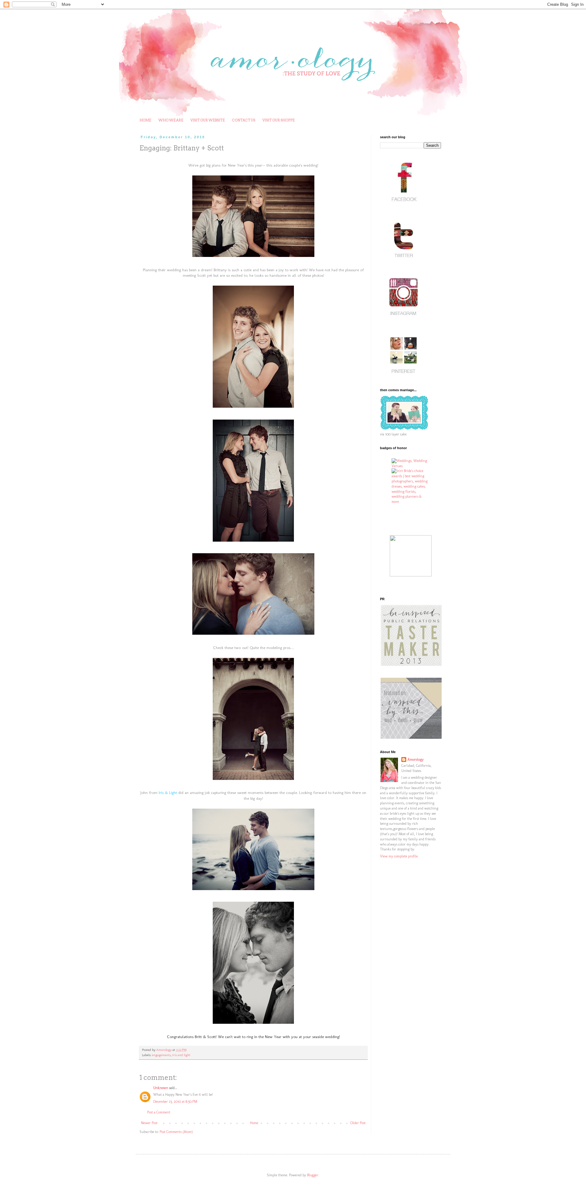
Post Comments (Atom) (176, 1132)
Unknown (160, 1088)
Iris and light (181, 1055)
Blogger (312, 1175)
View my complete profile (399, 856)
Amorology (415, 759)
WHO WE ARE (170, 120)
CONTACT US (243, 120)
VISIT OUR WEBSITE (207, 120)
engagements (161, 1055)
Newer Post (149, 1123)
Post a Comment (158, 1112)
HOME (145, 120)
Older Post (358, 1123)
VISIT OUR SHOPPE (278, 120)
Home (254, 1123)
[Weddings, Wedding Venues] (410, 463)
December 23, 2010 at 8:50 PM (175, 1101)
